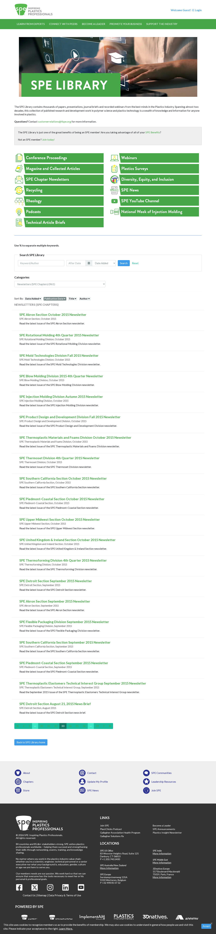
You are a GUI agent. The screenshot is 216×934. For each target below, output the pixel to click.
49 (97, 725)
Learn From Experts (31, 23)
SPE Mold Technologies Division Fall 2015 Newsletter (59, 355)
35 (77, 725)
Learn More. (66, 928)
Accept (206, 926)
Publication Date (53, 298)
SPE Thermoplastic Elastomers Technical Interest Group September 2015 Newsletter (82, 683)
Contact (91, 772)
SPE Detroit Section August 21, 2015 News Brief (55, 704)
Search (124, 263)
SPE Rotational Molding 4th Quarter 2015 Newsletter (59, 335)
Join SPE (156, 790)
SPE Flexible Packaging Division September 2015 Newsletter (64, 622)
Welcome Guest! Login (186, 10)
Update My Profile (97, 781)
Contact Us (29, 895)
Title (71, 298)
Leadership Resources (163, 781)
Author (84, 298)
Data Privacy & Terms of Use (64, 895)
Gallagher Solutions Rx (112, 836)
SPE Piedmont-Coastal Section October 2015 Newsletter (61, 499)
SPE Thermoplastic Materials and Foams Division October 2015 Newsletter (75, 437)
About (26, 772)
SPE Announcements (164, 829)
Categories (21, 277)
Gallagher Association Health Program (120, 832)
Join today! (48, 139)
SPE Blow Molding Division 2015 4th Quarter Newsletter (61, 376)
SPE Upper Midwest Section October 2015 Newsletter (59, 519)
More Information (109, 868)
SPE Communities (161, 772)
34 (70, 725)
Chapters (28, 781)
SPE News (93, 790)
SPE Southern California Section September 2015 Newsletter (65, 642)
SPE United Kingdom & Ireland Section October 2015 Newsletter (67, 540)
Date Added (32, 298)
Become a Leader (93, 23)
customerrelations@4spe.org (54, 121)
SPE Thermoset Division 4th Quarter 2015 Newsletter (59, 458)
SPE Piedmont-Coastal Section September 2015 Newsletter (63, 663)
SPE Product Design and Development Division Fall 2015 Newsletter (69, 417)
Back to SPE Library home (31, 742)
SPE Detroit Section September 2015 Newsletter (55, 581)
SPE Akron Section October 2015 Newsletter (52, 314)
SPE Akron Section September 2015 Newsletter (54, 601)
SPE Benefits (152, 132)
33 (62, 725)
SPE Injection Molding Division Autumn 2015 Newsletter (61, 396)
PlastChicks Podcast (111, 829)
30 (41, 725)
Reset (135, 263)
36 (84, 725)
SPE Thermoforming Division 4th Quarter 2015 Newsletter (63, 560)
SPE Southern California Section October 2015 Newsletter (63, 478)
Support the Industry (161, 23)
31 (48, 725)
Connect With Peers (63, 23)
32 (55, 725)
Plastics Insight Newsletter (167, 832)
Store (26, 790)
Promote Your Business (126, 23)
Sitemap (41, 895)
